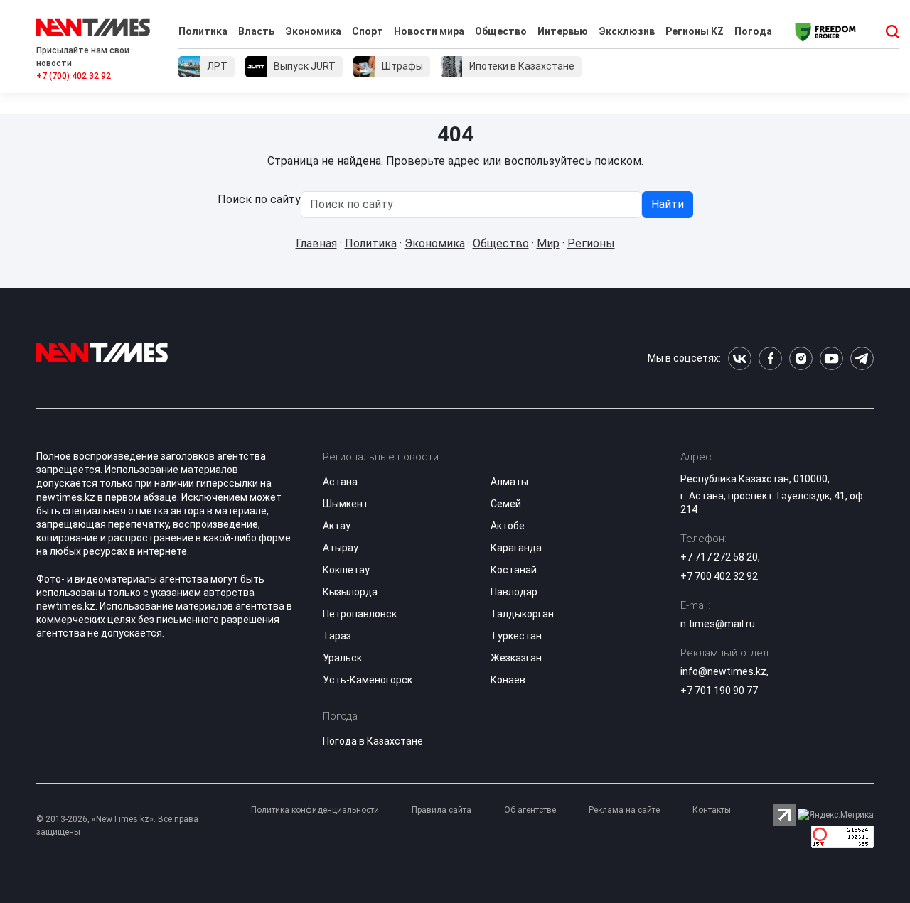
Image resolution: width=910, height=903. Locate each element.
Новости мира (429, 31)
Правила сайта (441, 810)
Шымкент (345, 503)
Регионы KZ (694, 31)
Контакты (711, 810)
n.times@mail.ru (717, 623)
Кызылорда (350, 592)
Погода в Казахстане (373, 741)
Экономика (313, 31)
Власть (256, 31)
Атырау (340, 547)
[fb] (770, 358)
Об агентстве (530, 810)
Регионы (591, 243)
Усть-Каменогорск (367, 680)
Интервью (562, 31)
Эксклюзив (627, 31)
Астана (340, 481)
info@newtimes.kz (723, 671)
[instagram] (801, 358)
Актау (336, 525)
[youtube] (831, 358)
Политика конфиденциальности (315, 810)
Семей (506, 503)
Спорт (367, 31)
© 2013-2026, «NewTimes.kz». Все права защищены (117, 825)
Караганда (516, 547)
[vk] (739, 358)
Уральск (342, 658)
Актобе (508, 525)
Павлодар (514, 592)
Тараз (337, 636)
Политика (203, 31)
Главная (316, 243)
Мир (548, 243)
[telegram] (862, 358)
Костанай (514, 569)
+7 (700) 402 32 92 (73, 76)
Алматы (509, 481)
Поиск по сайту (259, 199)
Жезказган (516, 658)
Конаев (508, 680)
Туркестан (516, 636)
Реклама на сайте (624, 810)
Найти (667, 204)
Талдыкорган (522, 614)
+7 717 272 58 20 (719, 557)
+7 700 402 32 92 (719, 576)
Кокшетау (346, 569)
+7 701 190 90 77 (719, 690)
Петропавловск (360, 614)
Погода (753, 31)
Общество (501, 31)
